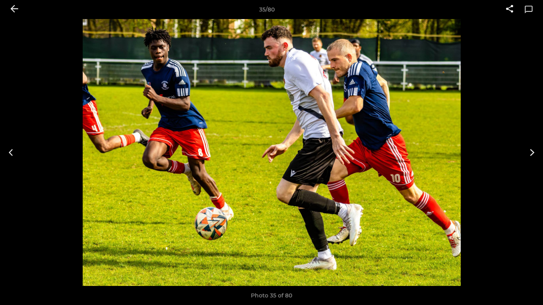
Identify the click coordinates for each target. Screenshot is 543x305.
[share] (509, 9)
